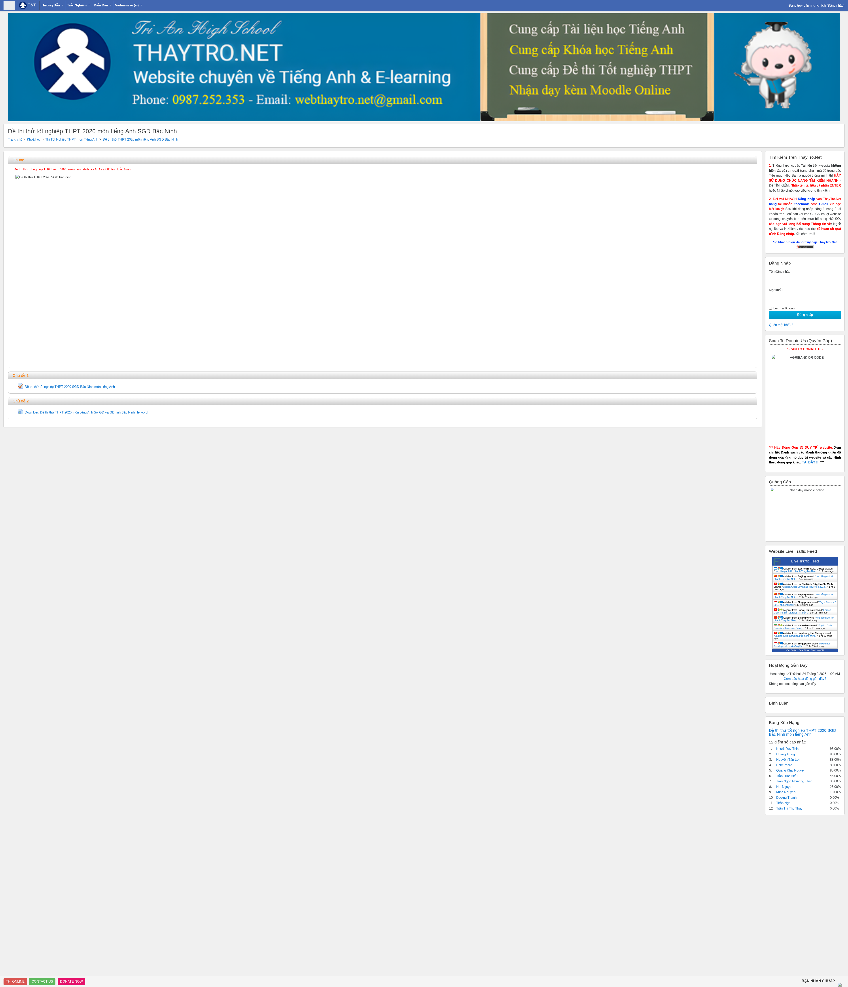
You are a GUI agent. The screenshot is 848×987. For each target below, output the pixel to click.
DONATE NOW (71, 981)
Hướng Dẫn (51, 5)
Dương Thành (786, 797)
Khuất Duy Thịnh (788, 749)
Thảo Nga (783, 803)
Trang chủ (15, 139)
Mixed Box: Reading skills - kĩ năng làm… (802, 645)
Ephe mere (784, 765)
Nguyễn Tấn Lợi (787, 759)
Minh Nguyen (785, 792)
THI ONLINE (15, 981)
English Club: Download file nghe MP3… (796, 635)
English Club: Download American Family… (803, 626)
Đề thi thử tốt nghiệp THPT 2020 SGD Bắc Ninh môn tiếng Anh (802, 732)
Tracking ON (817, 650)
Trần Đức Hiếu (786, 776)
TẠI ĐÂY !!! (811, 462)
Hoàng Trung (785, 754)
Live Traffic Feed (805, 561)
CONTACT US (42, 981)
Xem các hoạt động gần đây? (805, 678)
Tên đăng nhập (779, 271)
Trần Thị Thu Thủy (789, 808)
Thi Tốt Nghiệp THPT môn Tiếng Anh (71, 139)
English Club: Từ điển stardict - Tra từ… (802, 611)
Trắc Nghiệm (77, 5)
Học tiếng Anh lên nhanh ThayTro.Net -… (797, 571)
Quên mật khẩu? (781, 325)
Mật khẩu (775, 290)
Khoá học (34, 139)
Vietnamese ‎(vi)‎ (127, 5)
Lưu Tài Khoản (784, 308)
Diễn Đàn (101, 5)
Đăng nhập (835, 5)
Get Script (791, 650)
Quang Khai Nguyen (790, 770)
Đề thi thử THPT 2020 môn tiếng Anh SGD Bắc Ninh (140, 139)
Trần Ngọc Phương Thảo (794, 781)
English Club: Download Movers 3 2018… (805, 586)
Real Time (804, 650)
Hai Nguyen (784, 787)
